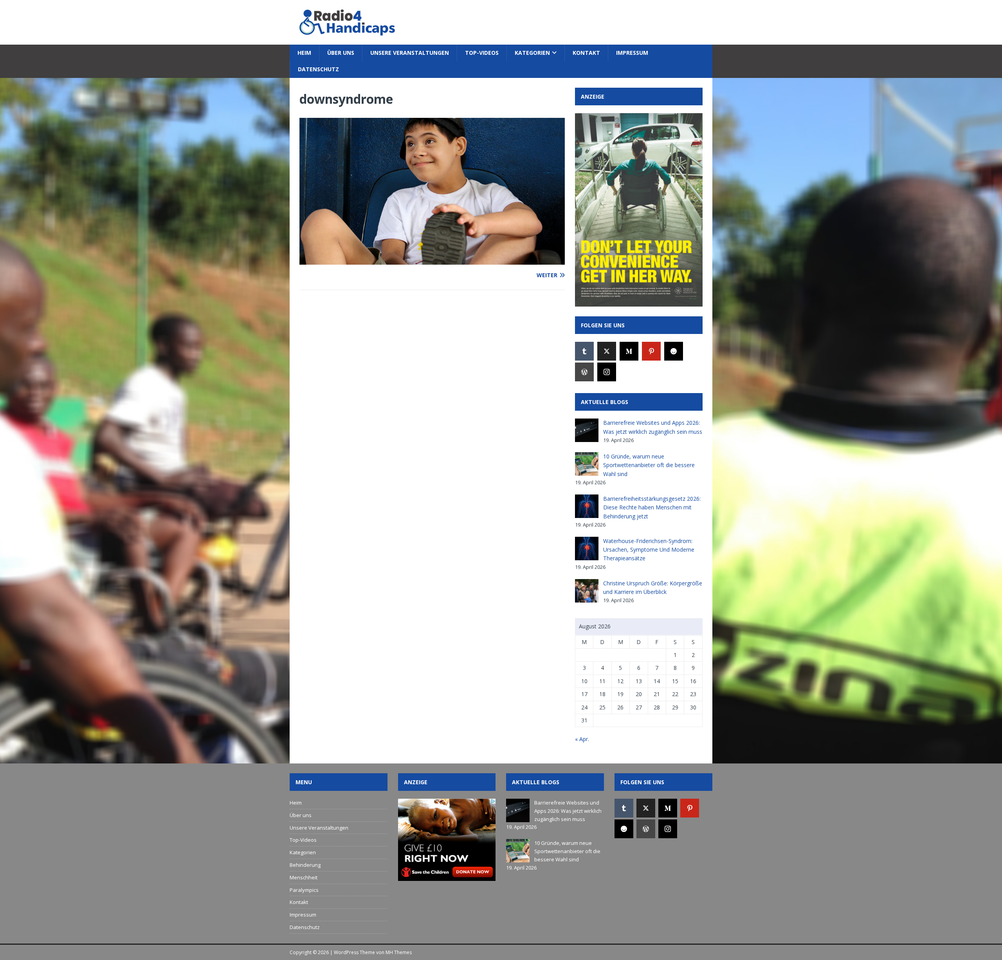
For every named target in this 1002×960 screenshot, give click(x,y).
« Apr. (582, 739)
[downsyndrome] (432, 259)
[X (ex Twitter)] (606, 351)
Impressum (632, 52)
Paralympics (304, 889)
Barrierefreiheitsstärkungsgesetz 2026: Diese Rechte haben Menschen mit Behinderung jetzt (652, 507)
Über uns (340, 52)
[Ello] (673, 351)
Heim (304, 52)
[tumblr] (584, 351)
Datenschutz (318, 69)
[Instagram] (606, 372)
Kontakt (586, 52)
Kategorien (532, 52)
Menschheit (303, 877)
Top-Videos (482, 52)
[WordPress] (584, 372)
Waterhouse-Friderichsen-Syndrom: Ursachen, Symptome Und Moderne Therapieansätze (648, 549)
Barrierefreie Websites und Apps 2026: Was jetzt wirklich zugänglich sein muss (568, 811)
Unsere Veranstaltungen (409, 52)
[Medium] (629, 351)
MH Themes (399, 952)
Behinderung (305, 864)
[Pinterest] (651, 351)
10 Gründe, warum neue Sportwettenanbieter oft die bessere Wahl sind (649, 465)
